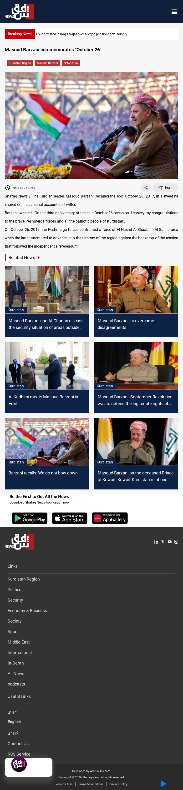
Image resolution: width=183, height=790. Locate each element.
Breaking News (20, 34)
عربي (12, 712)
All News (16, 673)
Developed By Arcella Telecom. (91, 771)
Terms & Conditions (90, 784)
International (20, 652)
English (14, 723)
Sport (13, 631)
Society (15, 621)
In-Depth (16, 662)
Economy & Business (27, 610)
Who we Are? (64, 784)
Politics (14, 589)
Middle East (19, 641)
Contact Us (18, 743)
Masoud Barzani (47, 63)
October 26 (71, 63)
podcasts (16, 683)
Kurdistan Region (20, 63)
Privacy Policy (118, 784)
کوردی (13, 733)
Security (15, 600)
